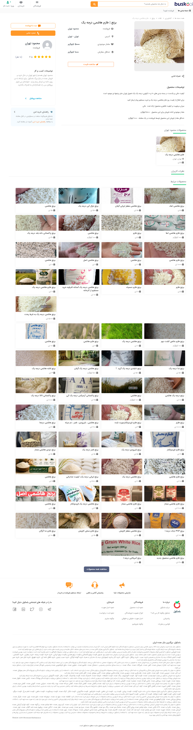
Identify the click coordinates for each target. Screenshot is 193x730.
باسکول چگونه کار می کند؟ (160, 613)
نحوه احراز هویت (107, 607)
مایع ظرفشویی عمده (59, 665)
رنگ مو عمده (103, 707)
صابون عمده (72, 665)
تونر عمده (16, 707)
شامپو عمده (82, 665)
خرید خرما (48, 654)
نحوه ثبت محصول (136, 607)
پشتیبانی (166, 618)
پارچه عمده (175, 681)
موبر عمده (63, 709)
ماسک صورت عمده (163, 709)
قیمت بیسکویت (51, 691)
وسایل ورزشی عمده (173, 699)
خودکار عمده (39, 665)
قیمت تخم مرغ (28, 691)
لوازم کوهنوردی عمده (157, 699)
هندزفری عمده (135, 673)
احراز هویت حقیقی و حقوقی (132, 618)
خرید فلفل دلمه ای (48, 657)
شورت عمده (165, 681)
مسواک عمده (73, 709)
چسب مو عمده (67, 707)
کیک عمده (62, 691)
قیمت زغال (63, 675)
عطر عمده (57, 707)
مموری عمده (124, 673)
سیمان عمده (156, 665)
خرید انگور (125, 657)
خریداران (21, 6)
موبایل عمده (17, 670)
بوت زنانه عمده (52, 683)
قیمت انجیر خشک (173, 657)
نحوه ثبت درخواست (106, 613)
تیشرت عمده (131, 681)
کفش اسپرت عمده (164, 686)
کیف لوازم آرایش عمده (20, 704)
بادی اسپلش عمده (86, 709)
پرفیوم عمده (38, 707)
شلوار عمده (16, 678)
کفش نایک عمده (80, 683)
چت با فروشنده (31, 25)
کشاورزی (167, 18)
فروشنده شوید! (168, 10)
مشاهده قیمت (89, 64)
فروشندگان (37, 6)
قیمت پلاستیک (74, 675)
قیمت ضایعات (107, 675)
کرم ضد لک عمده (133, 709)
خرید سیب (143, 657)
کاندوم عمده (112, 709)
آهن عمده (147, 665)
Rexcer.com (17, 717)
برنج (153, 18)
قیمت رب (117, 691)
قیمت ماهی (40, 691)
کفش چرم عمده (19, 683)
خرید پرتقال (133, 657)
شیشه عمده (96, 675)
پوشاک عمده (35, 678)
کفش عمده (91, 683)
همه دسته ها (179, 18)
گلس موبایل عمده (93, 673)
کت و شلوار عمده (108, 681)
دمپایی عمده (41, 683)
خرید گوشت (137, 691)
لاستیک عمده (86, 675)
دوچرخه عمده (44, 696)
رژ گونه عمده (35, 704)
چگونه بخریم (109, 618)
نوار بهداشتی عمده (100, 709)
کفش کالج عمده (149, 686)
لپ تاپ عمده (175, 673)
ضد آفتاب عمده (27, 707)
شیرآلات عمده (137, 665)
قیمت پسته (38, 654)
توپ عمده (26, 696)
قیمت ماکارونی (82, 691)
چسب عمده (147, 675)
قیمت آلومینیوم (128, 675)
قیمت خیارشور (94, 691)
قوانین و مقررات (164, 624)
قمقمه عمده (65, 696)
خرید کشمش (18, 654)
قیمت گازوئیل (53, 675)
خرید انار (116, 657)
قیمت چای (176, 694)
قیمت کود (138, 675)
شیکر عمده (17, 696)
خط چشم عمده (46, 704)
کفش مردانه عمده (66, 683)
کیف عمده (101, 683)
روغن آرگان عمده (128, 707)
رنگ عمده (117, 675)
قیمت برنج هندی (73, 654)
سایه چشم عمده (141, 707)
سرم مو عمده (79, 707)
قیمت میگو (17, 691)
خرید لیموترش (106, 657)
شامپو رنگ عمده (91, 707)
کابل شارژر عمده (80, 673)
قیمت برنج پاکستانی (89, 654)
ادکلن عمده (47, 707)
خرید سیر (15, 657)
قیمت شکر (71, 691)
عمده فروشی (176, 652)
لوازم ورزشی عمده (141, 699)
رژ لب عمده (69, 704)
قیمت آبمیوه (133, 694)
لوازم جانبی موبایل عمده (110, 673)
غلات (160, 18)
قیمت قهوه (167, 694)
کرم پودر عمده (58, 704)
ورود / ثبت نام (8, 6)
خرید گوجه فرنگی (76, 657)
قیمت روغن (126, 691)
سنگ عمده (126, 665)
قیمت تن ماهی (107, 691)
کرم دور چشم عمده (147, 709)
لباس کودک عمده (143, 681)
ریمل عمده (175, 707)
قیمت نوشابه (157, 694)
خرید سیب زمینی (62, 657)
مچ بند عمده (55, 696)
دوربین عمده (164, 673)
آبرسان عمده (176, 709)
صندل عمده (176, 686)
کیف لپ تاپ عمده (135, 686)
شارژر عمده (146, 673)
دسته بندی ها (183, 10)
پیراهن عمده (156, 681)
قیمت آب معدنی (145, 694)
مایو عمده (34, 696)
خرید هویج (35, 657)
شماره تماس (30, 33)
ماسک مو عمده (115, 707)
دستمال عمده (92, 665)
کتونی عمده (30, 683)
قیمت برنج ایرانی (59, 654)
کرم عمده (121, 709)
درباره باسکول (165, 607)
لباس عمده (25, 678)
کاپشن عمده (120, 681)
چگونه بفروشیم (137, 624)
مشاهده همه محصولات (97, 569)
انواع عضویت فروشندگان (134, 613)
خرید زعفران (28, 654)
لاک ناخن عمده (154, 707)
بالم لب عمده (165, 707)
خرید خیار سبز (25, 657)
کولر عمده (155, 673)
